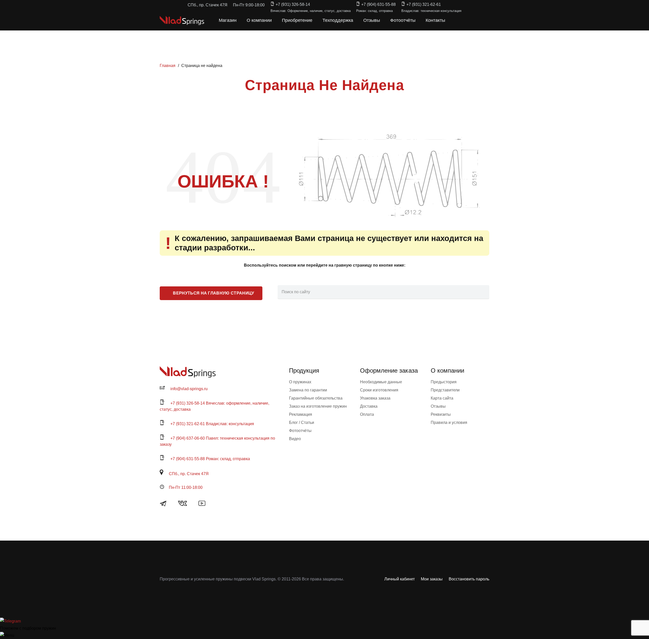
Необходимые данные (381, 382)
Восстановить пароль (469, 579)
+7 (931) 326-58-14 (293, 4)
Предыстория (444, 382)
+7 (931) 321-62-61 (423, 4)
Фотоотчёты (300, 430)
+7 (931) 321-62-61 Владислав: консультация (212, 424)
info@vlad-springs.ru (189, 389)
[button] (455, 20)
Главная (167, 65)
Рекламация (300, 414)
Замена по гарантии (308, 390)
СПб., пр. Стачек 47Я (189, 474)
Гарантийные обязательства (315, 398)
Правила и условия (449, 422)
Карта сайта (442, 398)
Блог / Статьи (301, 422)
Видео (295, 439)
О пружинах (300, 382)
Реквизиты (441, 414)
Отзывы (438, 406)
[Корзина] (467, 20)
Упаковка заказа (375, 398)
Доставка (368, 406)
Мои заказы (432, 579)
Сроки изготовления (379, 390)
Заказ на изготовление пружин (318, 406)
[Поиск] (482, 292)
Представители (445, 390)
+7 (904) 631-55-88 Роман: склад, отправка (210, 459)
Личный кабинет (399, 579)
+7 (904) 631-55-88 (378, 4)
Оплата (367, 414)
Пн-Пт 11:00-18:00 (186, 487)
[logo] (182, 20)
